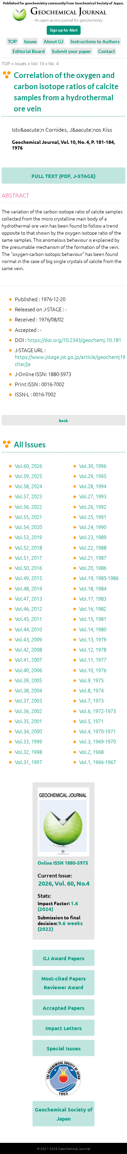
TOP (12, 41)
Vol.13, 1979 (92, 639)
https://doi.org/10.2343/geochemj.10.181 (74, 339)
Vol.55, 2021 (28, 516)
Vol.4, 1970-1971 (97, 731)
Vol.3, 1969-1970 (97, 741)
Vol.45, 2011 (28, 618)
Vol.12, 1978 (92, 649)
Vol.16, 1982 (92, 608)
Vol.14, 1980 (92, 629)
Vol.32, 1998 (28, 751)
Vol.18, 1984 (92, 588)
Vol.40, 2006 (28, 670)
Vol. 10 (37, 63)
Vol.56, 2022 (28, 506)
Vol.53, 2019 (28, 537)
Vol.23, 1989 (92, 537)
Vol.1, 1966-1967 (97, 761)
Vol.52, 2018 (28, 547)
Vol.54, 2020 (28, 526)
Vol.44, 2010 (28, 629)
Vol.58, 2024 (28, 486)
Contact (106, 51)
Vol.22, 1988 (92, 547)
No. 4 (53, 63)
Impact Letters (63, 1028)
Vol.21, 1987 (92, 557)
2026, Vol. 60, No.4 (63, 883)
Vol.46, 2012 (28, 608)
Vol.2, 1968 (91, 751)
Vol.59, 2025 (28, 475)
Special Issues (64, 1048)
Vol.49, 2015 (28, 577)
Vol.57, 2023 (28, 496)
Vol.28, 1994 (92, 486)
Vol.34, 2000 (28, 731)
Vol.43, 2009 (28, 639)
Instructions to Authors (95, 41)
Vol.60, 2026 (28, 465)
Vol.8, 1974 (91, 690)
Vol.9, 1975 (91, 680)
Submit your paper (71, 51)
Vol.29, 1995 (92, 475)
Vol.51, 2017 (28, 557)
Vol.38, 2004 (28, 690)
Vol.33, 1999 (28, 741)
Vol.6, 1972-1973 (97, 710)
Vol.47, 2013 (28, 598)
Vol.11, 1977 (92, 659)
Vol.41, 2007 (28, 659)
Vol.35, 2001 (28, 721)
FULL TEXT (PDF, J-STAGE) (63, 176)
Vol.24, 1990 (92, 526)
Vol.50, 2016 (28, 567)
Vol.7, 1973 (91, 700)
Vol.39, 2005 (28, 680)
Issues (30, 41)
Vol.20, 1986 (92, 567)
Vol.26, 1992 (92, 506)
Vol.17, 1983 (92, 598)
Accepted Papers (63, 1007)
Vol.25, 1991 (92, 516)
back (63, 420)
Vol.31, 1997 (28, 761)
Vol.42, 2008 (28, 649)
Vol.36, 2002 (28, 710)
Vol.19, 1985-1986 (99, 577)
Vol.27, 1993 (92, 496)
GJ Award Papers (63, 958)
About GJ (53, 41)
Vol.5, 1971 (91, 721)
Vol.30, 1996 (92, 465)
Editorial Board (29, 51)
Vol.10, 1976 (92, 670)
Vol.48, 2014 (28, 588)
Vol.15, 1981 (92, 618)
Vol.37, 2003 (28, 700)
